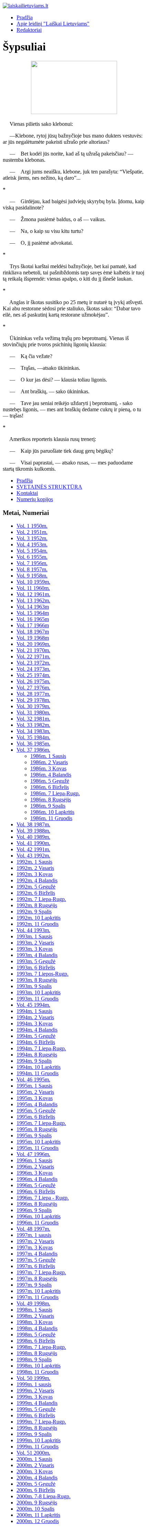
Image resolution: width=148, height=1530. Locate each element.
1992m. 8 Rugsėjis (37, 905)
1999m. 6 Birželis (36, 1415)
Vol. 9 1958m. (32, 576)
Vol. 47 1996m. (33, 1154)
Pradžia (25, 17)
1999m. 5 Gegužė (36, 1409)
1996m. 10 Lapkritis (39, 1216)
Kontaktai (27, 493)
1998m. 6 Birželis (36, 1341)
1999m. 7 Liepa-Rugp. (41, 1422)
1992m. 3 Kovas (35, 874)
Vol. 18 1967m (33, 632)
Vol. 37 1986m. (33, 750)
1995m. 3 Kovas (35, 1098)
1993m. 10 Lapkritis (39, 992)
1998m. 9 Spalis (34, 1359)
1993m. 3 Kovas (35, 949)
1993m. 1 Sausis (34, 936)
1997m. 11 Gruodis (38, 1297)
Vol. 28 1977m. (33, 694)
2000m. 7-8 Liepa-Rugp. (44, 1496)
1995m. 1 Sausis (34, 1086)
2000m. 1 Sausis (34, 1459)
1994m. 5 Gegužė (36, 1036)
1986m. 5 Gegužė (49, 781)
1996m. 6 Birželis (36, 1191)
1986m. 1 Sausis (48, 756)
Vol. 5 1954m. (32, 551)
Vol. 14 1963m (33, 607)
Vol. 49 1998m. (33, 1303)
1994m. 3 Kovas (35, 1023)
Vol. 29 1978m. (33, 700)
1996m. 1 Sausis (34, 1160)
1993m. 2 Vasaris (35, 943)
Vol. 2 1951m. (32, 532)
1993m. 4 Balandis (37, 955)
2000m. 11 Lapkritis (38, 1515)
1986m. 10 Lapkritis (52, 812)
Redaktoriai (29, 30)
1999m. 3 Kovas (35, 1397)
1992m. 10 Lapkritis (39, 918)
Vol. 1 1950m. (32, 526)
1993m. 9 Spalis (34, 986)
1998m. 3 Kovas (35, 1322)
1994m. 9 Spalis (34, 1061)
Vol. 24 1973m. (33, 669)
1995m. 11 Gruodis (38, 1148)
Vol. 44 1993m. (33, 930)
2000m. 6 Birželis (36, 1490)
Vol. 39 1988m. (33, 831)
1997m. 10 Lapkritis (39, 1291)
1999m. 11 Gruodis (38, 1446)
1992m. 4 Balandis (37, 880)
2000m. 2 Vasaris (35, 1465)
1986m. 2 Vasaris (49, 762)
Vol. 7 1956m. (32, 563)
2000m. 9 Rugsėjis (37, 1502)
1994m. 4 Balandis (37, 1030)
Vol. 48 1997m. (33, 1229)
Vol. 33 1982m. (33, 725)
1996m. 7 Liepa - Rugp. (43, 1198)
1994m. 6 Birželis (36, 1042)
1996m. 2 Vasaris (35, 1167)
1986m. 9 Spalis (47, 806)
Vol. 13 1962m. (33, 600)
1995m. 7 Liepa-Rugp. (41, 1123)
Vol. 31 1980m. (33, 712)
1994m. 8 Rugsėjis (37, 1055)
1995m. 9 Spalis (34, 1135)
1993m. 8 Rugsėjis (37, 980)
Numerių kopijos (35, 499)
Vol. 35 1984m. (33, 737)
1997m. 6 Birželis (36, 1266)
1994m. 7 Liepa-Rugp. (41, 1048)
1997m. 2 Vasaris (35, 1241)
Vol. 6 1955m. (32, 557)
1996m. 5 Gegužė (36, 1185)
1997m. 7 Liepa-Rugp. (41, 1272)
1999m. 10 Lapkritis (39, 1440)
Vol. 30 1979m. (33, 706)
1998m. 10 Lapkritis (39, 1366)
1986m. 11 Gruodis (51, 818)
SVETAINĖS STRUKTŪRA (49, 487)
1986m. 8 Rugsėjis (50, 799)
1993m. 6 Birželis (36, 967)
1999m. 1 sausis (34, 1384)
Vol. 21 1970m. (33, 650)
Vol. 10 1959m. (33, 582)
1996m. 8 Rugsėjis (37, 1204)
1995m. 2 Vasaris (35, 1092)
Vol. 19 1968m (33, 638)
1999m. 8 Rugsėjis (37, 1428)
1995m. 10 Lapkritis (39, 1142)
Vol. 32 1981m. (33, 719)
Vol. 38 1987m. (33, 824)
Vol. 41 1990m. (33, 843)
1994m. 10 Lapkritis (39, 1067)
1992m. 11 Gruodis (38, 924)
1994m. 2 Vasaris (35, 1017)
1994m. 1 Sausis (34, 1011)
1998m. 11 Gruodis (38, 1372)
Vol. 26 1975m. (33, 681)
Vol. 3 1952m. (32, 538)
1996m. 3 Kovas (35, 1173)
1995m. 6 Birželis (36, 1117)
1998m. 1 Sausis (34, 1310)
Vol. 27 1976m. (33, 688)
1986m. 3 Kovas (48, 768)
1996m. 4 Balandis (37, 1179)
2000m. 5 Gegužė (36, 1484)
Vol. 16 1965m (33, 619)
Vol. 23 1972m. (33, 663)
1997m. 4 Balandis (37, 1254)
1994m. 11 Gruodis (38, 1073)
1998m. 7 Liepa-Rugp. (41, 1347)
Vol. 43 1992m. (33, 855)
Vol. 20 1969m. (33, 644)
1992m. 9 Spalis (34, 911)
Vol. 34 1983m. (33, 731)
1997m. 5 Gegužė (36, 1260)
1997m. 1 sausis (34, 1235)
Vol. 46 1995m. (33, 1079)
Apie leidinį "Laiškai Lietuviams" (53, 24)
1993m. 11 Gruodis (38, 999)
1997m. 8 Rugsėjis (37, 1279)
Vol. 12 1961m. (33, 594)
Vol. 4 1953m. (32, 544)
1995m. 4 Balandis (37, 1104)
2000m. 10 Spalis (35, 1509)
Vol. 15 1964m (33, 613)
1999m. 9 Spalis (34, 1434)
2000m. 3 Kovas (35, 1471)
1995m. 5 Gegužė (36, 1111)
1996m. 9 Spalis (34, 1210)
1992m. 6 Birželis (36, 893)
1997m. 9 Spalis (34, 1285)
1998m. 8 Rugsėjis (37, 1353)
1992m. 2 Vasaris (35, 868)
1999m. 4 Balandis (37, 1403)
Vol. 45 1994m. (33, 1005)
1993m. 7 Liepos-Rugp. (42, 974)
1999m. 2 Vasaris (35, 1390)
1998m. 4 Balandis (37, 1328)
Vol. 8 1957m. (32, 569)
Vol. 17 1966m (33, 625)
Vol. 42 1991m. (33, 849)
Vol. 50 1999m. (33, 1378)
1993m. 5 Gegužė (36, 961)
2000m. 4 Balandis (37, 1478)
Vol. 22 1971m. (33, 656)
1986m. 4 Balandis (50, 775)
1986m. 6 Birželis (49, 787)
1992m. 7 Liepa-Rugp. (41, 899)
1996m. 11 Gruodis (38, 1223)
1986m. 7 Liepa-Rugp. (55, 793)
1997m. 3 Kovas (35, 1247)
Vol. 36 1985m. (33, 744)
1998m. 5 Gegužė (36, 1334)
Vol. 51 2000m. (33, 1453)
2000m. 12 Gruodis (38, 1521)
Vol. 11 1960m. (33, 588)
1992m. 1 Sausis (34, 862)
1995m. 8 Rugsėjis (37, 1129)
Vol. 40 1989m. (33, 837)
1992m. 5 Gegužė (36, 887)
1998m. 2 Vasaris (35, 1316)
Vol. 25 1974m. (33, 675)
